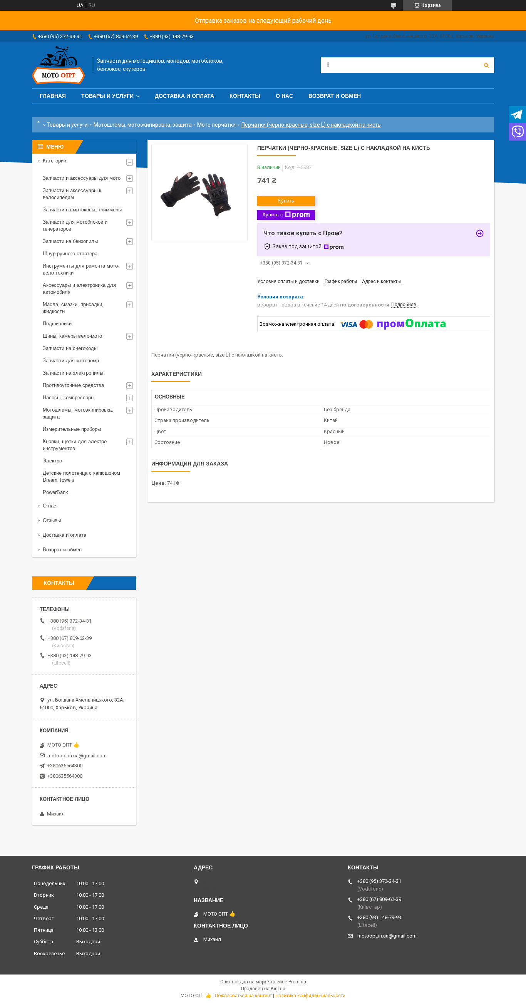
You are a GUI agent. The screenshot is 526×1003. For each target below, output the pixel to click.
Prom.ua (297, 982)
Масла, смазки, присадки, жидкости (73, 307)
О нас (284, 96)
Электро (52, 461)
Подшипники (57, 324)
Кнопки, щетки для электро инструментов (75, 445)
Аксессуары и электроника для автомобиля (79, 288)
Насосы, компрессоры (68, 397)
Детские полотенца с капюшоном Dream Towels (81, 476)
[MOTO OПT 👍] (58, 65)
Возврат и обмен (334, 96)
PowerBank (55, 492)
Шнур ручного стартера (70, 253)
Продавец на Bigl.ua (263, 988)
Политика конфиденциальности (310, 995)
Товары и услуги (107, 96)
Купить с (273, 215)
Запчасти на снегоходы (70, 348)
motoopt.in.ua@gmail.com (77, 756)
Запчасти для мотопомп (71, 360)
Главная (53, 96)
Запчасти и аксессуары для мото (82, 178)
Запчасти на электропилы (73, 373)
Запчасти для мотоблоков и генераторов (75, 225)
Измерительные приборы (72, 429)
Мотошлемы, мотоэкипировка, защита (143, 125)
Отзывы (52, 520)
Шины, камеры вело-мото (72, 336)
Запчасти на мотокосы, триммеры (82, 210)
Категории (54, 161)
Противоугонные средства (73, 385)
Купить (286, 201)
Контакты (244, 96)
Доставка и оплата (184, 96)
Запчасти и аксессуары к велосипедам (72, 194)
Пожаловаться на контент (243, 995)
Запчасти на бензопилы (70, 241)
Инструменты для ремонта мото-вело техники (81, 269)
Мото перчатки (216, 125)
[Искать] (486, 65)
